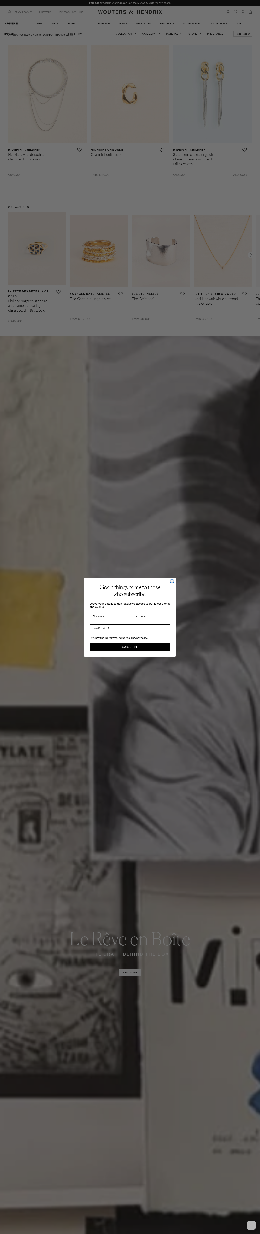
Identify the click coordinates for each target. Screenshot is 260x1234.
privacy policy (139, 637)
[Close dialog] (172, 581)
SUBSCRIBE (130, 646)
